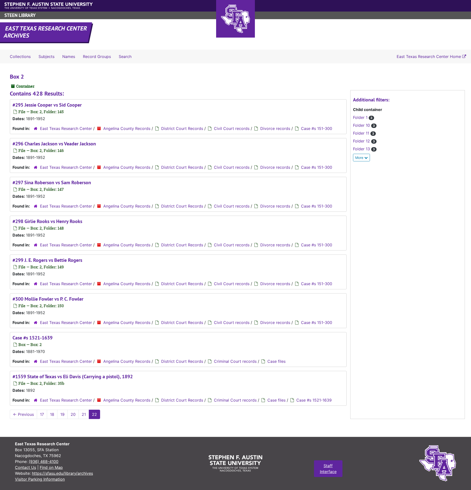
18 (52, 414)
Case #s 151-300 (316, 128)
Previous (23, 414)
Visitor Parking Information (40, 479)
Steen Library (20, 15)
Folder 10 (364, 125)
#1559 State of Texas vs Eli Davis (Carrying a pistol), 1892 (73, 376)
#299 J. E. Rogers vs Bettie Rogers (47, 260)
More (359, 157)
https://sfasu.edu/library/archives (62, 473)
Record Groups (97, 56)
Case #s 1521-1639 (32, 338)
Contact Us (25, 467)
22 (94, 414)
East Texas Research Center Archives (45, 32)
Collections (20, 56)
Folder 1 (362, 117)
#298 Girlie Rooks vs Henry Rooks (47, 221)
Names (68, 56)
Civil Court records (231, 128)
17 (42, 414)
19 (62, 414)
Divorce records (275, 128)
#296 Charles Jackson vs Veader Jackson (54, 143)
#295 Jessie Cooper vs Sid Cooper (47, 105)
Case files (276, 361)
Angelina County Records (126, 128)
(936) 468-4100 (43, 461)
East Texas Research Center (66, 128)
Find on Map (51, 467)
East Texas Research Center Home (429, 56)
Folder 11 (363, 133)
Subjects (46, 56)
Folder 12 (364, 141)
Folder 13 (364, 148)
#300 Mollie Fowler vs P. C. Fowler (48, 299)
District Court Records (182, 128)
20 (73, 414)
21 (84, 414)
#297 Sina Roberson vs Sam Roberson (52, 182)
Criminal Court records (235, 361)
